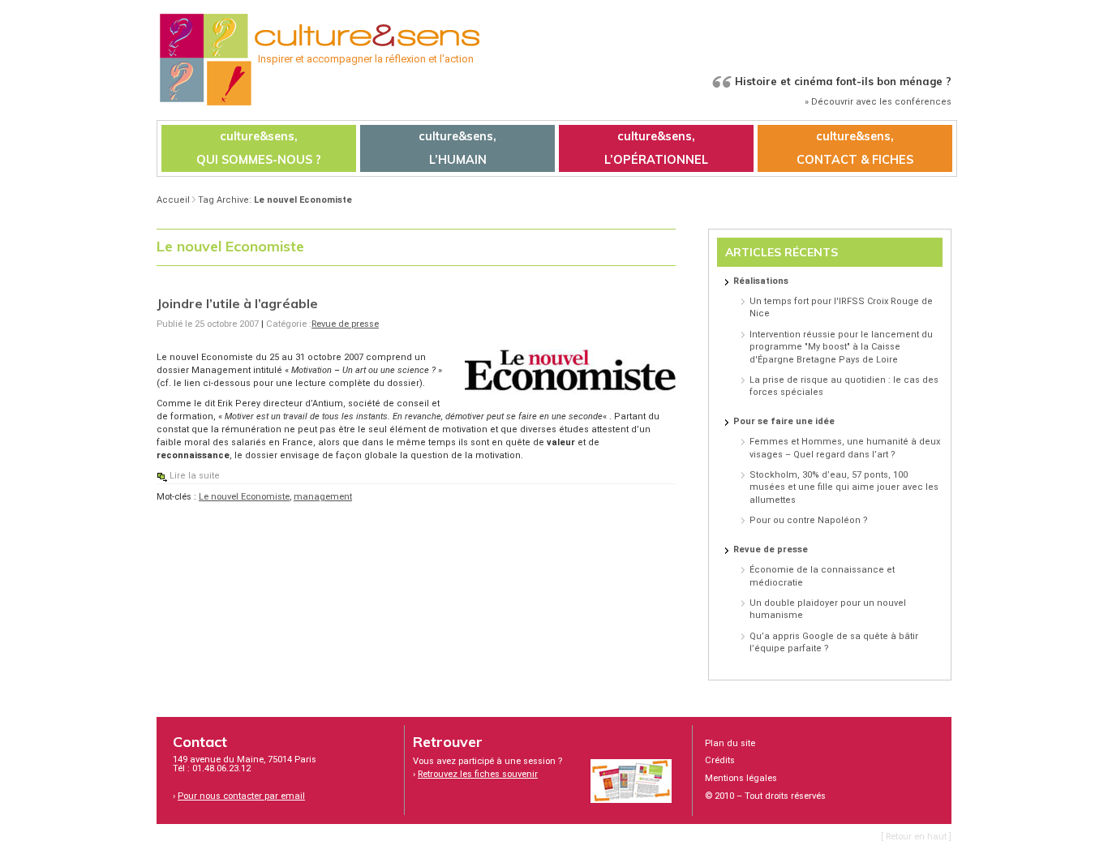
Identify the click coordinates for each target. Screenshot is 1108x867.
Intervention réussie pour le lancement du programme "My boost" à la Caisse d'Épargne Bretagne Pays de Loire (841, 347)
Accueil (173, 199)
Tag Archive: (275, 199)
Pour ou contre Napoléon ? (808, 520)
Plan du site (730, 743)
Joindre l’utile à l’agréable (237, 303)
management (323, 496)
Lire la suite (195, 475)
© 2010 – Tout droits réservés (765, 796)
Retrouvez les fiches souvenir (478, 774)
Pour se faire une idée (784, 421)
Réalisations (760, 281)
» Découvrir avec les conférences (878, 102)
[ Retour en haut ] (916, 836)
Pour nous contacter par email (241, 796)
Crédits (720, 760)
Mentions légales (741, 778)
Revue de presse (345, 324)
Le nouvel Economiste (244, 496)
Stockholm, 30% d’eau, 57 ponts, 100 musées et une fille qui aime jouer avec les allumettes (843, 487)
